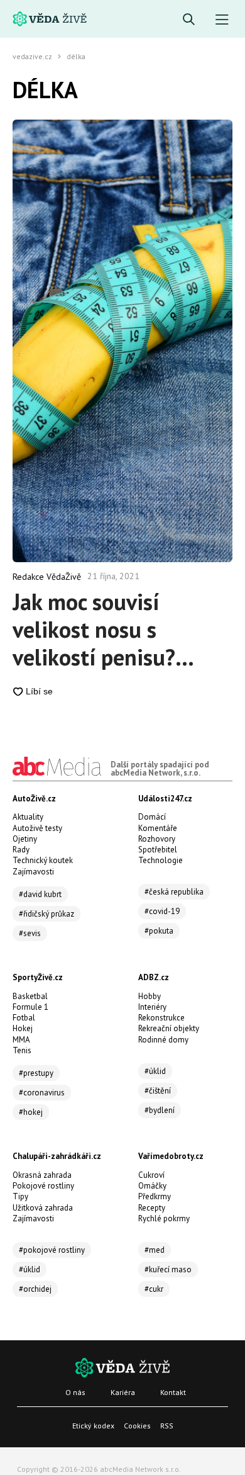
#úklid (155, 1071)
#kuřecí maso (168, 1269)
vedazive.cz (32, 56)
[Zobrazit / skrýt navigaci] (222, 20)
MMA (21, 1039)
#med (154, 1250)
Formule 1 (30, 1007)
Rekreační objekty (168, 1028)
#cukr (153, 1289)
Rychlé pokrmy (164, 1218)
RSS (166, 1425)
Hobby (149, 996)
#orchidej (35, 1289)
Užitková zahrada (43, 1207)
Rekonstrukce (161, 1017)
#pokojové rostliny (52, 1250)
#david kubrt (40, 894)
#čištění (157, 1090)
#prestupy (36, 1073)
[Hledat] (188, 20)
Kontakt (173, 1392)
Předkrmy (154, 1196)
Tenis (22, 1050)
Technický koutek (43, 860)
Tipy (20, 1196)
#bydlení (159, 1110)
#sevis (30, 933)
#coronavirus (42, 1092)
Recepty (151, 1207)
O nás (75, 1392)
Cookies (137, 1425)
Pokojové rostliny (43, 1185)
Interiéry (152, 1007)
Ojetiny (25, 839)
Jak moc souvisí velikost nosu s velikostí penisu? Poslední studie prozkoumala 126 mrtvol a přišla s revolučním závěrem (110, 629)
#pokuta (158, 930)
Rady (21, 849)
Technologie (160, 860)
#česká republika (174, 891)
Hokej (23, 1028)
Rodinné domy (163, 1039)
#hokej (31, 1112)
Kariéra (123, 1392)
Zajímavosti (33, 871)
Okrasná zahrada (42, 1175)
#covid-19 (162, 911)
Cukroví (151, 1175)
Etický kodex (93, 1425)
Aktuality (28, 816)
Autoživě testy (37, 828)
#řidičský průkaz (46, 913)
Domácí (152, 816)
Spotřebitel (157, 849)
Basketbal (30, 996)
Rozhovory (156, 839)
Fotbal (24, 1017)
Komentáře (157, 828)
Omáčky (152, 1185)
